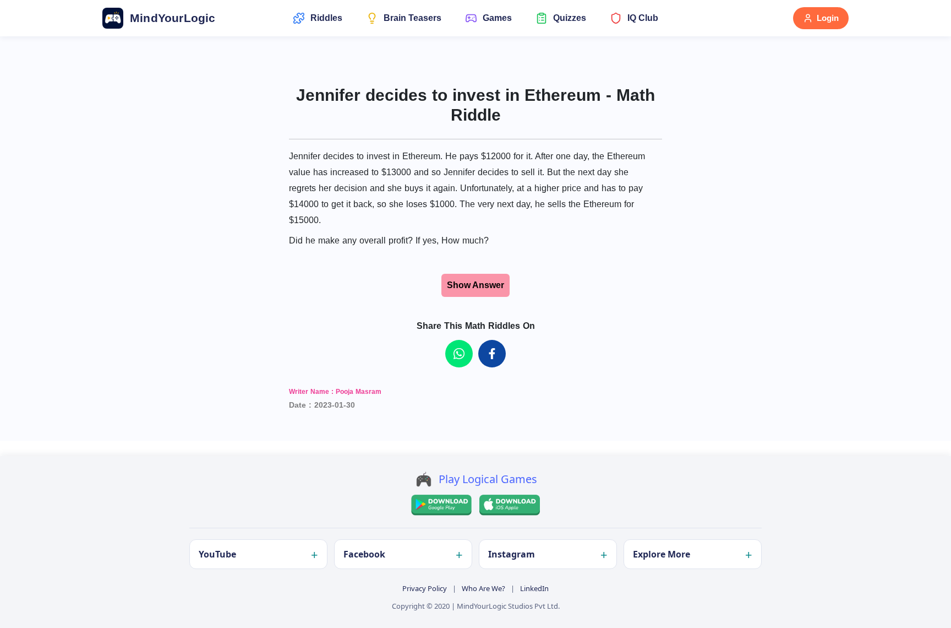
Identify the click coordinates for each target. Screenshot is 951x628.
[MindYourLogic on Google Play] (441, 505)
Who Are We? (483, 588)
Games (497, 18)
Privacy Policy (424, 588)
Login (828, 18)
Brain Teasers (412, 18)
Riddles (326, 18)
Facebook (364, 554)
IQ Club (642, 18)
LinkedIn (534, 588)
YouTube (217, 554)
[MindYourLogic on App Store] (509, 505)
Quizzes (569, 18)
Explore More (661, 554)
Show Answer (475, 285)
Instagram (511, 554)
